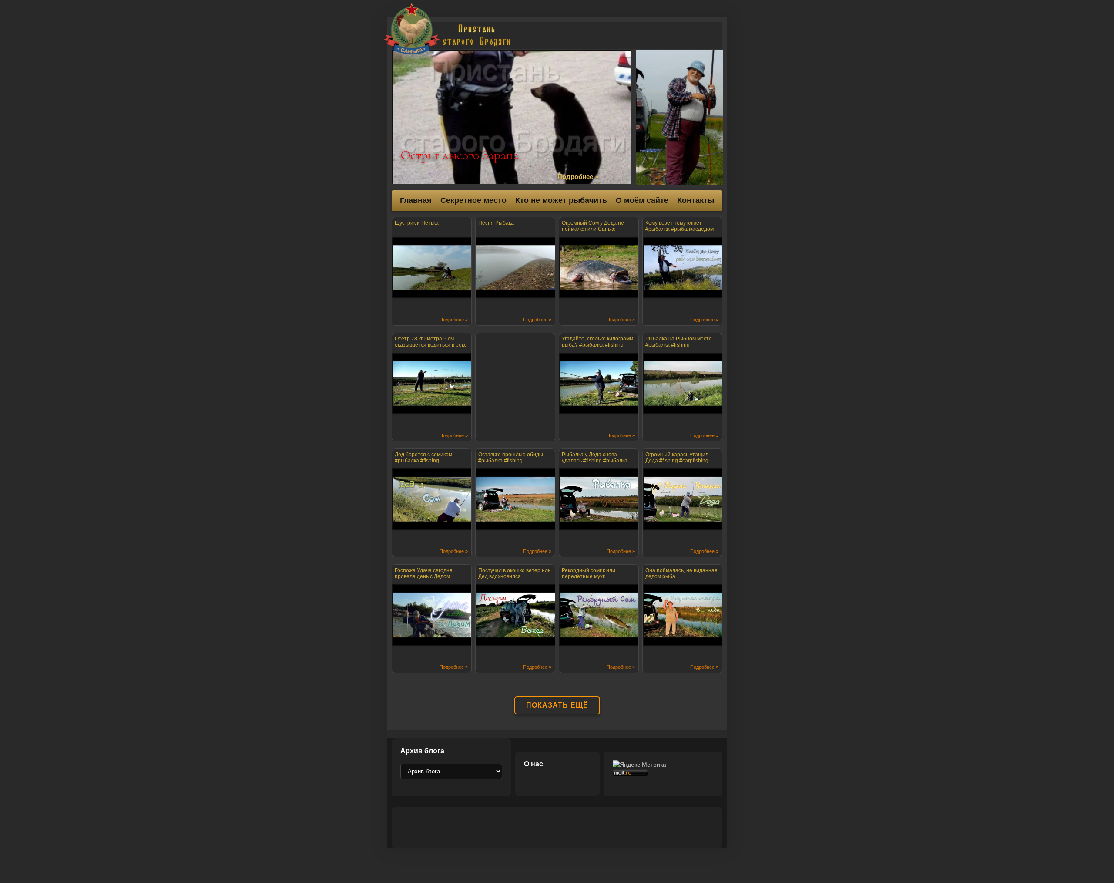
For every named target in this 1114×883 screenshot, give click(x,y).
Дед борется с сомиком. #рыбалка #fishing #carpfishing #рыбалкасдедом (431, 459)
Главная (416, 200)
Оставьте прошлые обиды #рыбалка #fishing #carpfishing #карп (510, 459)
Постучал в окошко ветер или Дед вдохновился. (514, 573)
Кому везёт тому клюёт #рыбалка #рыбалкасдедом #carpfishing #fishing (679, 227)
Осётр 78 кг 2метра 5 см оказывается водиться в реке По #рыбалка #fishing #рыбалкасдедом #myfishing (431, 343)
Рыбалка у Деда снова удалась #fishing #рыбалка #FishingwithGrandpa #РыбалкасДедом (594, 459)
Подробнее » (577, 176)
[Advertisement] (619, 35)
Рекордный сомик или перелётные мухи (588, 573)
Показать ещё (557, 705)
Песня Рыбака (496, 223)
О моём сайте (642, 200)
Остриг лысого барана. (461, 155)
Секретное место (473, 200)
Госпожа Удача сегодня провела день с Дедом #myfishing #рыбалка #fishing (430, 574)
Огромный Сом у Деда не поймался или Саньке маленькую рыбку (593, 227)
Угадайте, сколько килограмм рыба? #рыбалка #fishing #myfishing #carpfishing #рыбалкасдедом (597, 343)
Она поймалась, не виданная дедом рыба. (681, 573)
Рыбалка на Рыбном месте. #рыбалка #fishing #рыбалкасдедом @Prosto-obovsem (679, 343)
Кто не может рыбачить (561, 200)
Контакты (695, 200)
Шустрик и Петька (417, 223)
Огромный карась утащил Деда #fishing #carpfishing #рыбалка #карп (676, 459)
